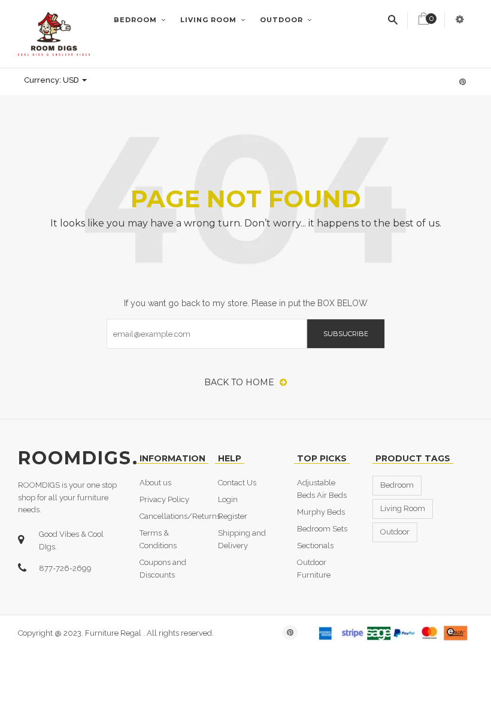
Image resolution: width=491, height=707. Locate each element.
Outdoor (282, 20)
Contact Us (237, 482)
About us (155, 482)
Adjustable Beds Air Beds (322, 489)
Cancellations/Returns (180, 516)
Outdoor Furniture (314, 568)
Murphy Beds (321, 511)
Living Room (209, 20)
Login (228, 499)
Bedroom (136, 20)
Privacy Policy (164, 499)
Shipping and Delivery (242, 539)
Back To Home (240, 382)
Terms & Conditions (158, 539)
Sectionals (315, 545)
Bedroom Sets (322, 528)
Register (232, 516)
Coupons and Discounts (163, 568)
